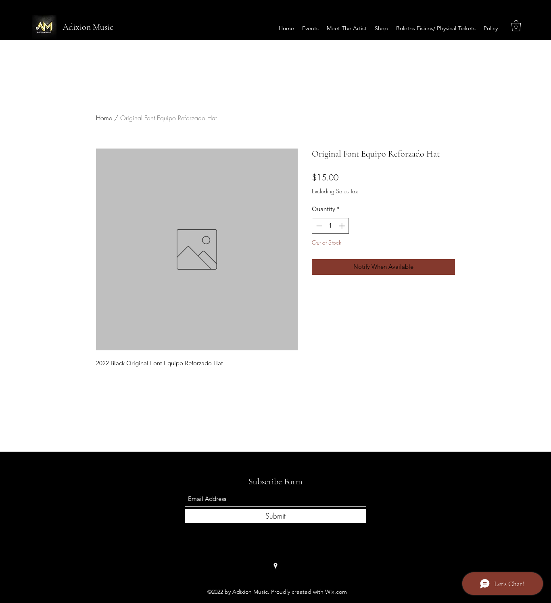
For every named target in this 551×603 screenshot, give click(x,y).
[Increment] (342, 225)
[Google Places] (275, 566)
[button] (516, 25)
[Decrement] (318, 225)
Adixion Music (88, 27)
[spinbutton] (330, 225)
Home (104, 117)
